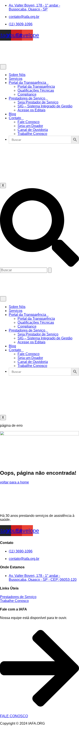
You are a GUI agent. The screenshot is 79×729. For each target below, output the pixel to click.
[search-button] (50, 270)
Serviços (15, 79)
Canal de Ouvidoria (33, 130)
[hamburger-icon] (3, 66)
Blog (12, 114)
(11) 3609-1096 (20, 24)
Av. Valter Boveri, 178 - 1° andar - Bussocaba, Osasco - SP (34, 7)
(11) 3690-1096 (20, 551)
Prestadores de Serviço (27, 98)
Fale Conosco (29, 122)
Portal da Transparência (27, 82)
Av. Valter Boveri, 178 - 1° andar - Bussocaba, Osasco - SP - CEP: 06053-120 (43, 577)
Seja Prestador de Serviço (38, 102)
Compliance (27, 94)
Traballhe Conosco (32, 134)
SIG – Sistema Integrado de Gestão (45, 106)
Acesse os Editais (31, 110)
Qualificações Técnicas (36, 90)
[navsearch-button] (39, 265)
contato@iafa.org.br (24, 17)
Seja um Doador (30, 126)
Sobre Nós (17, 75)
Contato (15, 118)
